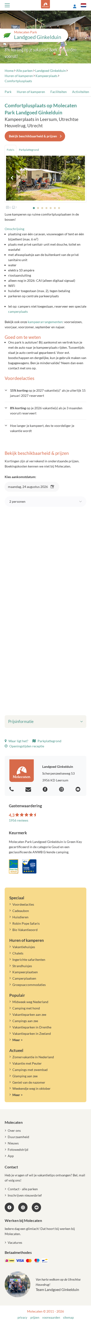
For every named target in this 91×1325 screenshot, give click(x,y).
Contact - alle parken (23, 1189)
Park (8, 92)
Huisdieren (20, 917)
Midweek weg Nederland (30, 1002)
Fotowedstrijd (18, 1149)
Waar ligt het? (18, 741)
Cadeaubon (20, 911)
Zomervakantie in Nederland (33, 1057)
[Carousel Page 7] (59, 208)
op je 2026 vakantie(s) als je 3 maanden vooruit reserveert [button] (46, 410)
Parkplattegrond (49, 741)
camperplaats (18, 311)
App (11, 1156)
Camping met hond (26, 1008)
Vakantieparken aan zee (29, 1014)
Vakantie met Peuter (27, 1063)
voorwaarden (51, 1317)
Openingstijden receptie (26, 746)
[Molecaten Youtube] (79, 789)
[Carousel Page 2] (38, 208)
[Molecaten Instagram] (62, 789)
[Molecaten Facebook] (46, 789)
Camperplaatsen (24, 978)
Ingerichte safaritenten (28, 960)
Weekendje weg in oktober (31, 1088)
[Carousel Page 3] (42, 208)
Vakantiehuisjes (23, 947)
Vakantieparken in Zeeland (31, 1033)
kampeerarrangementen (45, 322)
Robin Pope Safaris (26, 923)
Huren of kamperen (31, 92)
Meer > (17, 1040)
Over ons (14, 1130)
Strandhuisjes (22, 966)
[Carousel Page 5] (51, 208)
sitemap (68, 1317)
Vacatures (15, 1242)
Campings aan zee (25, 1021)
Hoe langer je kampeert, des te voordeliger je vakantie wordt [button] (42, 428)
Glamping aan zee (25, 1076)
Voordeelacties (23, 904)
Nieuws (13, 1143)
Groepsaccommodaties (29, 985)
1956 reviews (18, 820)
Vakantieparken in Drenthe (31, 1027)
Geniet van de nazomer (28, 1082)
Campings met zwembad (30, 1070)
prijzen (34, 1317)
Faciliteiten (58, 92)
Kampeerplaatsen (25, 972)
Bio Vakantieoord (25, 930)
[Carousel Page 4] (46, 208)
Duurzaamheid (18, 1137)
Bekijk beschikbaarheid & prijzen (33, 136)
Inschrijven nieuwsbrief (25, 1195)
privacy (22, 1317)
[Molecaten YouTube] (36, 1207)
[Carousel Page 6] (55, 208)
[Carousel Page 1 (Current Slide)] (34, 208)
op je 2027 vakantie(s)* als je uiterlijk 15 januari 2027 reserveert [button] (48, 393)
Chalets (17, 953)
